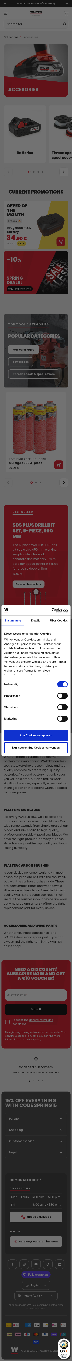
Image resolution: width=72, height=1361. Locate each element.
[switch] (62, 696)
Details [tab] (35, 620)
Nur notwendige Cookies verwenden (36, 747)
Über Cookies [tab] (59, 620)
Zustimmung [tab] (13, 620)
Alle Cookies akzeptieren (36, 735)
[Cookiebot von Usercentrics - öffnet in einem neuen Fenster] (52, 610)
